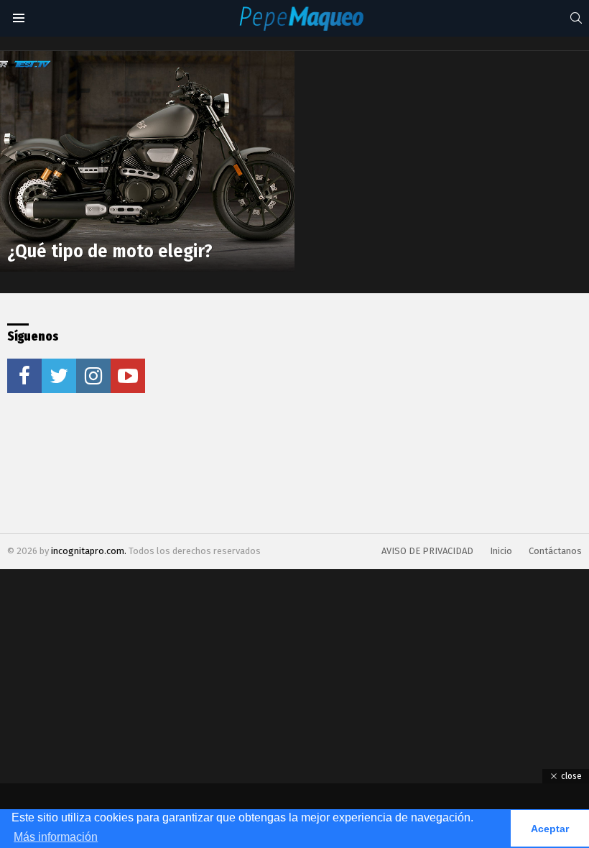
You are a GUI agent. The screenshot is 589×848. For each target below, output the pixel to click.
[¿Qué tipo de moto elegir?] (147, 161)
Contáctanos (555, 550)
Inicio (501, 550)
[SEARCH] (576, 17)
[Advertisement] (311, 413)
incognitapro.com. (90, 550)
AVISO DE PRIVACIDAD (427, 550)
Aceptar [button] (550, 828)
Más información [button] (56, 837)
